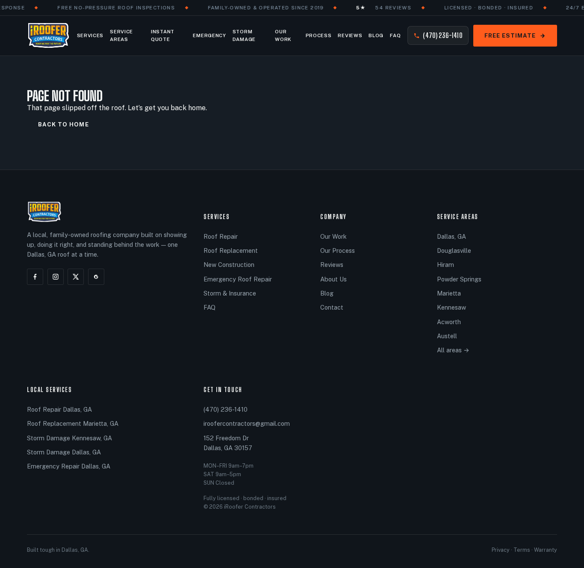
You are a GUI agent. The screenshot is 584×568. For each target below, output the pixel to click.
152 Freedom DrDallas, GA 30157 (228, 442)
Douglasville (454, 250)
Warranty (545, 550)
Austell (447, 336)
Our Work (283, 35)
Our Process (337, 250)
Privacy (501, 550)
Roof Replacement (231, 250)
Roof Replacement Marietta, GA (72, 423)
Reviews (350, 35)
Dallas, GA (451, 236)
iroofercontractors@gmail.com (247, 423)
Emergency (209, 35)
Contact (331, 307)
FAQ (395, 35)
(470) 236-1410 (442, 35)
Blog (376, 35)
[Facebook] (35, 277)
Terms (521, 550)
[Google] (96, 277)
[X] (76, 277)
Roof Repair (221, 236)
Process (319, 35)
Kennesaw (451, 307)
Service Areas (121, 35)
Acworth (449, 321)
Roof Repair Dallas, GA (59, 409)
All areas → (453, 350)
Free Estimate (515, 35)
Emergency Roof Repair (238, 279)
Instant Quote (162, 35)
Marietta (449, 293)
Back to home (63, 124)
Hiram (445, 264)
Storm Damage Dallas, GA (64, 452)
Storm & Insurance (230, 293)
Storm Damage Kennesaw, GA (69, 438)
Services (90, 35)
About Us (333, 279)
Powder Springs (459, 279)
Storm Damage (244, 35)
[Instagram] (55, 277)
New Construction (229, 264)
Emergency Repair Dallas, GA (68, 466)
